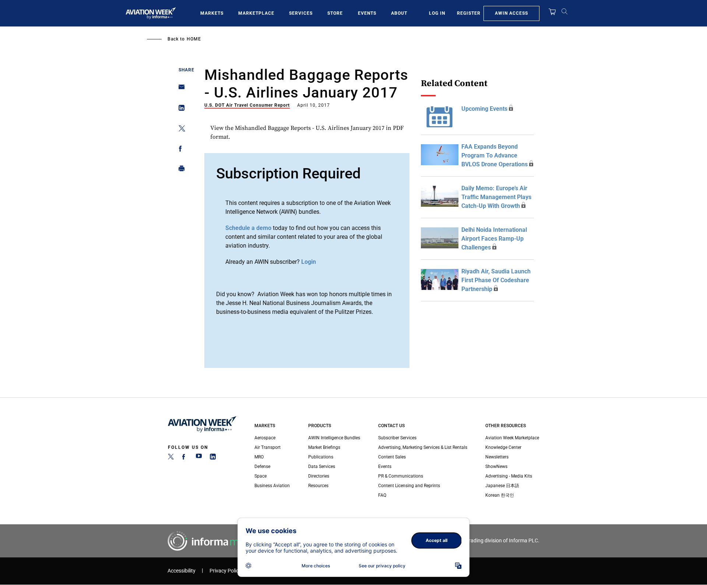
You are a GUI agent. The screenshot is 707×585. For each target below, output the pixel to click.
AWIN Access (511, 13)
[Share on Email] (179, 89)
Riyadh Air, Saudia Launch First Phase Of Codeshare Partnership (496, 280)
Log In (437, 13)
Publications (320, 457)
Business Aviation (272, 485)
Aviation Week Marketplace (512, 437)
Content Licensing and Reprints (409, 485)
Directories (318, 476)
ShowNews (496, 466)
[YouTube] (199, 458)
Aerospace (264, 437)
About (399, 13)
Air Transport (267, 447)
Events (367, 13)
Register (469, 13)
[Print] (179, 170)
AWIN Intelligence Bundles (334, 437)
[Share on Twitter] (179, 129)
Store (335, 13)
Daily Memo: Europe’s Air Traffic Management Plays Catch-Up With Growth (496, 197)
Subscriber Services (397, 437)
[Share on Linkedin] (179, 109)
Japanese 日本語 (502, 485)
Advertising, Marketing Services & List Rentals (422, 447)
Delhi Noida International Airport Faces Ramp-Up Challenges (494, 238)
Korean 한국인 (499, 495)
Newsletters (497, 457)
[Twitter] (171, 458)
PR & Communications (400, 476)
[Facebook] (185, 458)
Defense (262, 466)
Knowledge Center (503, 447)
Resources (318, 485)
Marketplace (256, 13)
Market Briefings (324, 447)
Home (194, 39)
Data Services (321, 466)
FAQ (382, 495)
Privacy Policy (225, 571)
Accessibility (182, 571)
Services (301, 13)
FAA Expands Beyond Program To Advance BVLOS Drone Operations (494, 155)
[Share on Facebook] (179, 150)
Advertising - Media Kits (508, 476)
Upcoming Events (484, 108)
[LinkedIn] (213, 458)
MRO (259, 457)
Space (260, 476)
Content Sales (392, 457)
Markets (212, 13)
